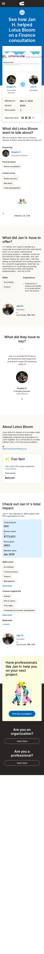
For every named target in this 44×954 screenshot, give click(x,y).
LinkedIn (6, 624)
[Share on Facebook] (23, 118)
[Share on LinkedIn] (30, 118)
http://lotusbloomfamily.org (14, 449)
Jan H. (33, 87)
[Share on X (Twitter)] (26, 118)
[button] (3, 3)
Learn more (22, 741)
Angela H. (11, 87)
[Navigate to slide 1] (22, 399)
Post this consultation (22, 714)
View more (7, 585)
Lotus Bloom (10, 469)
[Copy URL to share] (33, 118)
